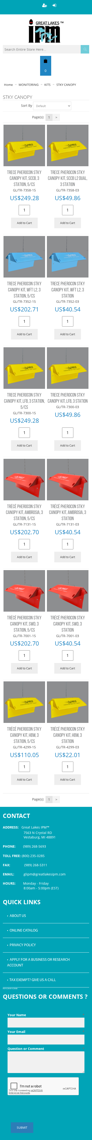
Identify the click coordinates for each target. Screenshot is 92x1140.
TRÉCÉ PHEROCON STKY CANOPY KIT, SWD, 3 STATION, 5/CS (24, 624)
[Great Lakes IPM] (46, 31)
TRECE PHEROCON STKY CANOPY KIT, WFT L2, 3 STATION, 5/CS (24, 290)
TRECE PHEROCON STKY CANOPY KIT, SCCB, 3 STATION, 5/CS (24, 178)
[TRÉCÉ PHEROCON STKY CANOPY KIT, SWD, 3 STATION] (67, 591)
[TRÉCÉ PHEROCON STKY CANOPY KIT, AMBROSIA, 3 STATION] (67, 479)
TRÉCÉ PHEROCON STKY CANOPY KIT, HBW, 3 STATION (67, 735)
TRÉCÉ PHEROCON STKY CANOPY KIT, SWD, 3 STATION (67, 624)
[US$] (45, 61)
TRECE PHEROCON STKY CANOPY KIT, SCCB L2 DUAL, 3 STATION (67, 178)
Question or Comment (46, 1048)
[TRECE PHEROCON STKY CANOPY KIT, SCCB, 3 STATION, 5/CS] (24, 145)
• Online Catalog (22, 931)
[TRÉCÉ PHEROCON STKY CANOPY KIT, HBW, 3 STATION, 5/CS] (24, 702)
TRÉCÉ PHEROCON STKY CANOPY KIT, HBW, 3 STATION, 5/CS (24, 735)
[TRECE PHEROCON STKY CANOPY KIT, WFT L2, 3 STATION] (67, 257)
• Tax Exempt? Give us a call (31, 980)
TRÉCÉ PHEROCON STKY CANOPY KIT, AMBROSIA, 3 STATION (67, 513)
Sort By (26, 105)
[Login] (54, 5)
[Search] (85, 49)
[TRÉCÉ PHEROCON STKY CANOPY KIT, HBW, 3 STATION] (67, 702)
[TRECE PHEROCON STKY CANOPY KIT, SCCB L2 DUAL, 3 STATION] (67, 145)
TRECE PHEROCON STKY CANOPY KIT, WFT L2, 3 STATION (67, 290)
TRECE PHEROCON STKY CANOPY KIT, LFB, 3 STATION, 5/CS (24, 401)
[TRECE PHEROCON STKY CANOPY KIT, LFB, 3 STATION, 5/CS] (24, 368)
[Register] (45, 5)
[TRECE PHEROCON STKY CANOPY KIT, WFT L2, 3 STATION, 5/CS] (24, 257)
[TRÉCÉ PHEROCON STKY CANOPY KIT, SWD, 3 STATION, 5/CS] (24, 591)
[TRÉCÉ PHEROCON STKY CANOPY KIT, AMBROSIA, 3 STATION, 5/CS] (24, 479)
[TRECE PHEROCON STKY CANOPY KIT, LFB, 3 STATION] (67, 368)
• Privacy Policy (21, 945)
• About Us (16, 916)
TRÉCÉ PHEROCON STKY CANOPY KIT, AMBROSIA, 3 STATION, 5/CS (24, 513)
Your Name (46, 1015)
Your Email (46, 1031)
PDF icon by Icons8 (10, 989)
